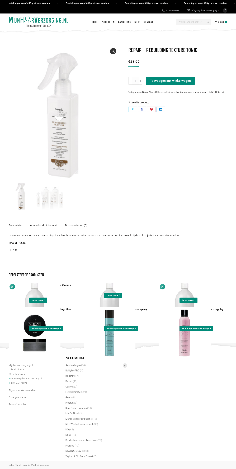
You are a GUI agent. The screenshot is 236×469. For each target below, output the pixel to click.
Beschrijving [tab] (16, 225)
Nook (145, 92)
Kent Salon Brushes (76, 408)
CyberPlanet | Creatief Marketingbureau (29, 465)
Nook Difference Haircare (162, 92)
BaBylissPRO (72, 370)
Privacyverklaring (18, 397)
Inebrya (69, 402)
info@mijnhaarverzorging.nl (26, 378)
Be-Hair (69, 376)
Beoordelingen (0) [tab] (76, 225)
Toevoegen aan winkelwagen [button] (46, 328)
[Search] (207, 22)
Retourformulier (17, 404)
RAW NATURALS (74, 451)
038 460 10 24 (19, 383)
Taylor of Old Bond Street (79, 456)
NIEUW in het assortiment (79, 424)
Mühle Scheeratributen (78, 418)
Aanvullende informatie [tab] (44, 225)
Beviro (68, 381)
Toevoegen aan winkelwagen (170, 81)
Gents (68, 397)
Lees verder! (38, 300)
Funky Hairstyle (73, 392)
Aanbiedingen (73, 365)
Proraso (69, 445)
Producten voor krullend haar (191, 92)
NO (67, 429)
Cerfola (69, 386)
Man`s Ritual (72, 413)
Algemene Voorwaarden (22, 390)
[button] (113, 51)
